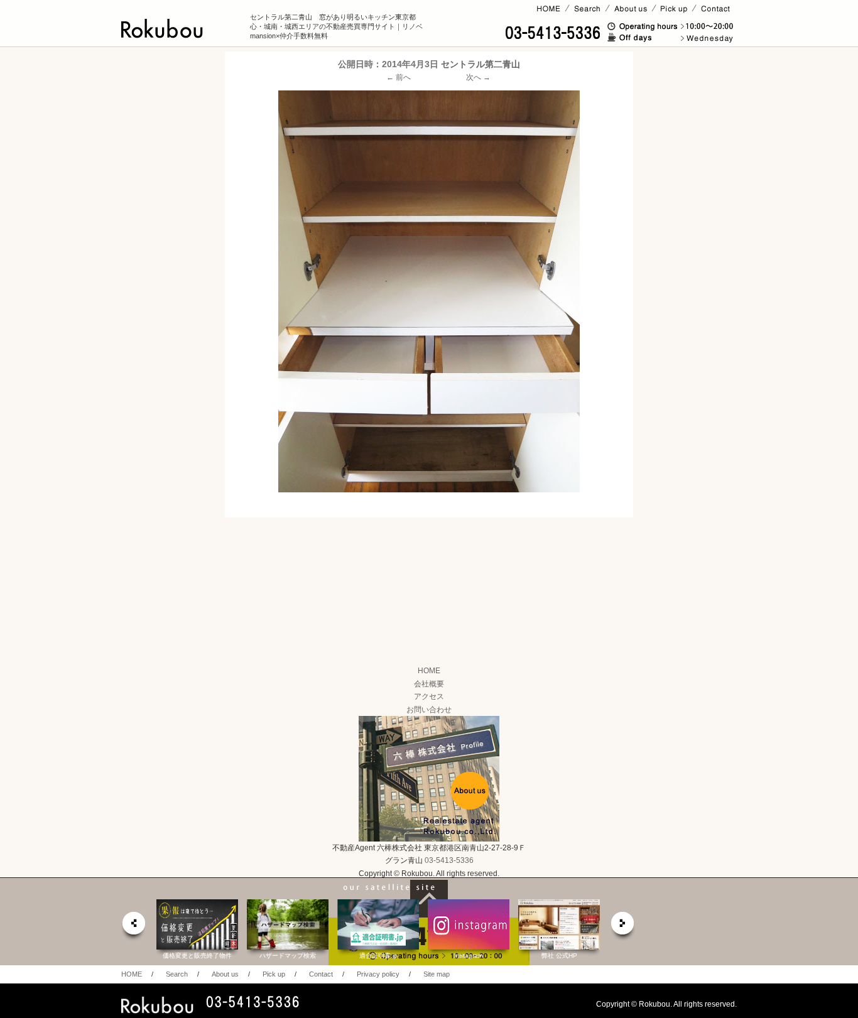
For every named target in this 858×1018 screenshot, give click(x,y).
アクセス (429, 696)
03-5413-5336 (449, 860)
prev (133, 926)
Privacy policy (378, 974)
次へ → (478, 77)
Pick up (274, 974)
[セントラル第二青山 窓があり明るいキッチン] (429, 291)
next (623, 926)
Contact (321, 974)
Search (177, 974)
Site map (436, 974)
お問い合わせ (429, 709)
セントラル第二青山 (480, 64)
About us (225, 974)
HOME (429, 670)
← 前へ (398, 77)
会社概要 (429, 684)
